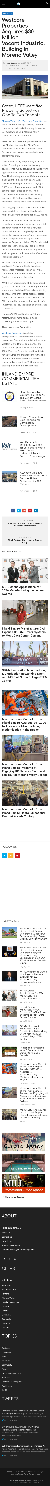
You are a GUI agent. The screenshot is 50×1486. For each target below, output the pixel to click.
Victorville (6, 1314)
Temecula (6, 1319)
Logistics (7, 69)
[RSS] (10, 855)
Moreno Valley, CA (11, 120)
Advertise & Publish (11, 1245)
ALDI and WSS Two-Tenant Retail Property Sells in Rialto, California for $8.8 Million (33, 478)
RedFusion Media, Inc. (28, 1471)
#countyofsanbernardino (35, 1416)
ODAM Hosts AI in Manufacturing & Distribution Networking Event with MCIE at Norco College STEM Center (24, 675)
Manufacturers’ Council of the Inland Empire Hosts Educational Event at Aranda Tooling (23, 813)
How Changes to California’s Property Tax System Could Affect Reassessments (33, 396)
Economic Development (12, 1381)
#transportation (38, 1451)
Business (6, 13)
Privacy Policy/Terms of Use (29, 1474)
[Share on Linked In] (36, 510)
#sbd (28, 1451)
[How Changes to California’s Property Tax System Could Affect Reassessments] (9, 396)
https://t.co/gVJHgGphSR (13, 1448)
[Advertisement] (25, 889)
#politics (19, 1416)
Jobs (4, 1356)
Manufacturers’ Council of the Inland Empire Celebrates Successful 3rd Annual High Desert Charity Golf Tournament (33, 933)
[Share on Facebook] (13, 510)
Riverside (6, 1285)
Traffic (5, 1390)
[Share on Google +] (24, 510)
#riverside (16, 1435)
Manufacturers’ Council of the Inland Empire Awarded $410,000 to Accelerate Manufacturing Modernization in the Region (24, 724)
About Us (6, 1232)
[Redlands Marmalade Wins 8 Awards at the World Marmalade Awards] (9, 1052)
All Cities (7, 1280)
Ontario (5, 1306)
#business (6, 1435)
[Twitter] (4, 855)
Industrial (35, 66)
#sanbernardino (18, 1451)
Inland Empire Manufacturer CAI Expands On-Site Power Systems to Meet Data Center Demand (24, 632)
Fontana (5, 1293)
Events (5, 1369)
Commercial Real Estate (19, 66)
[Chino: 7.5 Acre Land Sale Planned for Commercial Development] (9, 421)
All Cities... (6, 1327)
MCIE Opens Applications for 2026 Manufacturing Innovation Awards (23, 590)
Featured (6, 1377)
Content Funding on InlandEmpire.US (18, 1249)
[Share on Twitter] (19, 510)
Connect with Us (34, 1480)
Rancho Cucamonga (10, 1302)
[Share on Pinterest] (30, 510)
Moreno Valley (20, 69)
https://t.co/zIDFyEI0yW (32, 1413)
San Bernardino (9, 1289)
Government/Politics (11, 1373)
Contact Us (7, 1236)
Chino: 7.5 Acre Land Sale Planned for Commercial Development (32, 421)
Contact (36, 1483)
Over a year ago (10, 1420)
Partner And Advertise (17, 1480)
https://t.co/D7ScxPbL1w (13, 1432)
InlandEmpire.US (11, 1227)
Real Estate (7, 1386)
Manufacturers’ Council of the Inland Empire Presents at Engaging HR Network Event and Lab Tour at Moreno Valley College (25, 769)
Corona (5, 1310)
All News (6, 1360)
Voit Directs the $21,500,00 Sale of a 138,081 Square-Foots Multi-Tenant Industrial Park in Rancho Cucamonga (32, 449)
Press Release (11, 63)
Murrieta (6, 1323)
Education (6, 1352)
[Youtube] (17, 855)
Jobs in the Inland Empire (21, 1483)
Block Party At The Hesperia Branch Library (25, 541)
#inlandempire (8, 1416)
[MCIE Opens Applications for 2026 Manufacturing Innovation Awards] (25, 570)
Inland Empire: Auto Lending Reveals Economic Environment (25, 524)
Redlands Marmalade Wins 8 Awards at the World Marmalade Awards (32, 1052)
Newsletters (7, 1241)
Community (7, 1364)
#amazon (6, 1451)
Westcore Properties (32, 120)
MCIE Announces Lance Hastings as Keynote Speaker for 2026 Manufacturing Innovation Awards (33, 977)
